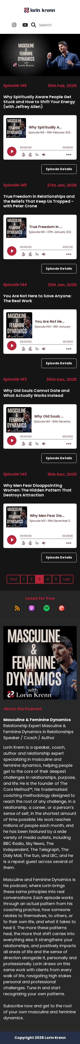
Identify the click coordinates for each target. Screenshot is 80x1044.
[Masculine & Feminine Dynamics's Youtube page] (22, 25)
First (13, 579)
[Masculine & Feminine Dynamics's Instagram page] (14, 25)
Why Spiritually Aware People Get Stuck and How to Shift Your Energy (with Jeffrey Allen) (39, 101)
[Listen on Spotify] (46, 608)
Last (66, 579)
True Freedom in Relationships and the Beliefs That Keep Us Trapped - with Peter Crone (39, 201)
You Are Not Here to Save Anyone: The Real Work (37, 298)
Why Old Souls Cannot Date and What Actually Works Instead (36, 393)
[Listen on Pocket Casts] (62, 608)
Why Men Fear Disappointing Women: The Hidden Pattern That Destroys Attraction (37, 490)
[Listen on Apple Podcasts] (32, 608)
